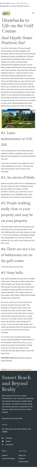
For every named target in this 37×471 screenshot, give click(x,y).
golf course (11, 369)
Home (13, 3)
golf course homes (24, 369)
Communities (22, 3)
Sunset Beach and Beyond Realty (16, 383)
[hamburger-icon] (33, 13)
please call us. (26, 342)
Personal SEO (17, 418)
